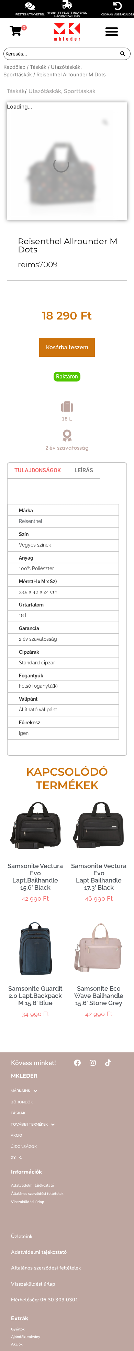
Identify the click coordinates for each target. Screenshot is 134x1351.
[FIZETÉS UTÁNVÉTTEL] (30, 6)
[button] (111, 31)
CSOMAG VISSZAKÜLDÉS (117, 14)
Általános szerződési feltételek (37, 1193)
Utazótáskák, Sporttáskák (62, 91)
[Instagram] (93, 1063)
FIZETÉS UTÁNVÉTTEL (30, 14)
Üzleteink (21, 1236)
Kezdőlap (14, 67)
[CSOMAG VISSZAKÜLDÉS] (117, 6)
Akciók (17, 1344)
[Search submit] (122, 54)
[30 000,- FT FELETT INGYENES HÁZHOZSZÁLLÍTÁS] (67, 4)
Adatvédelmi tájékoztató (32, 1185)
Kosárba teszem (67, 347)
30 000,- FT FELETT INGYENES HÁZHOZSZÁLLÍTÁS (67, 14)
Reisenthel (30, 521)
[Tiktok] (108, 1063)
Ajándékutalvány (25, 1336)
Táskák (38, 67)
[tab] (38, 470)
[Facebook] (77, 1063)
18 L (67, 418)
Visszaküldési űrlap (27, 1201)
